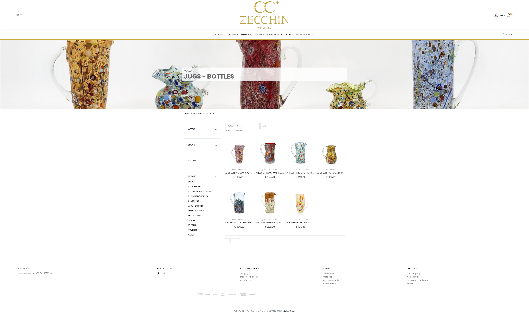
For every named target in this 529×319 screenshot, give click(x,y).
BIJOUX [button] (191, 144)
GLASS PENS (193, 201)
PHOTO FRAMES (195, 215)
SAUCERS (192, 220)
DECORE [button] (192, 160)
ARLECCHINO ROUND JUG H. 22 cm (335, 172)
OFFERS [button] (191, 129)
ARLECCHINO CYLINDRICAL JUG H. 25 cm (308, 172)
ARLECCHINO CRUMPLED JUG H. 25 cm (276, 172)
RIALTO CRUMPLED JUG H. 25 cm (273, 222)
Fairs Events (274, 34)
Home (187, 113)
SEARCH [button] (508, 34)
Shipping (244, 273)
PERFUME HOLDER (196, 210)
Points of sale (304, 34)
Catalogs (327, 276)
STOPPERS (193, 225)
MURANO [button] (192, 176)
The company (413, 273)
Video (288, 34)
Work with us (413, 276)
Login (502, 15)
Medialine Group (288, 311)
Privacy (410, 283)
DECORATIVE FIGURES (198, 196)
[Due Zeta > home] (264, 15)
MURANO (246, 34)
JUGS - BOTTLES (195, 205)
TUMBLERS (192, 230)
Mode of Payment (249, 276)
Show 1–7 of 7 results (234, 130)
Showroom (328, 273)
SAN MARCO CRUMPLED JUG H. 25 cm (244, 222)
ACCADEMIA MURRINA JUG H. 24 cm (305, 222)
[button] (509, 15)
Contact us (245, 280)
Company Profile (331, 280)
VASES (191, 234)
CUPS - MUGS (194, 186)
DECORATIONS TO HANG (199, 191)
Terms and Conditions (417, 280)
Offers (260, 34)
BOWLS (191, 181)
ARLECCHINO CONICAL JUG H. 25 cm (244, 172)
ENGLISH (23, 15)
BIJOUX (219, 34)
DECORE (232, 34)
